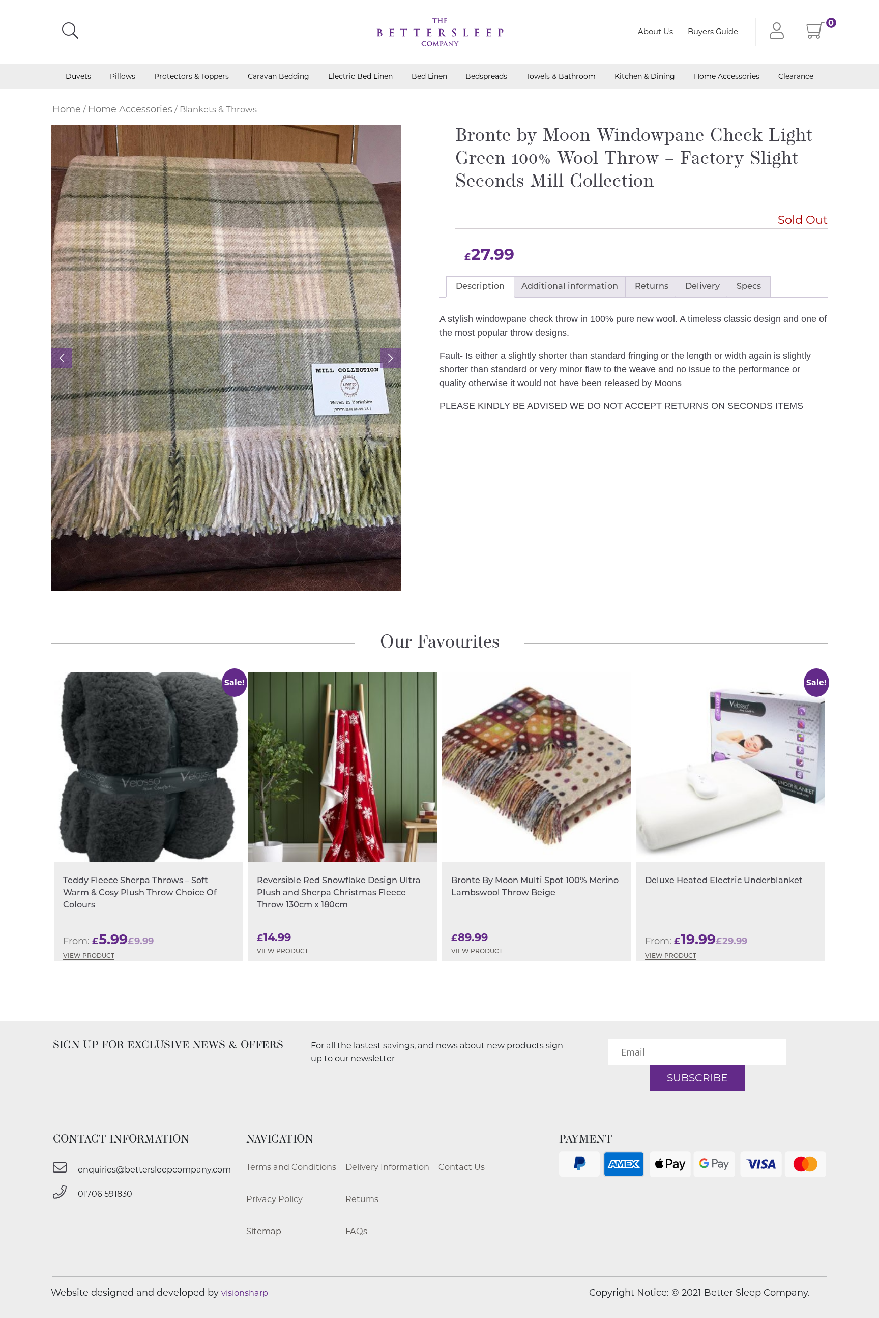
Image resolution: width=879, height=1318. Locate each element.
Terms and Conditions (291, 1167)
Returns (651, 287)
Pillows (122, 76)
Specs (749, 287)
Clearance (795, 76)
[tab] (480, 287)
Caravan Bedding (278, 76)
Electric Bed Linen (360, 76)
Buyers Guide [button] (713, 31)
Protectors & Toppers (191, 76)
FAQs (356, 1231)
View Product (88, 956)
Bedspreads (486, 76)
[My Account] (774, 32)
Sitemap (263, 1231)
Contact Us (461, 1167)
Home (66, 109)
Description (480, 287)
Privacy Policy (274, 1199)
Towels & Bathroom (561, 76)
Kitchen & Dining (644, 76)
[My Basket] (816, 33)
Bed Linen (429, 76)
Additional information (569, 287)
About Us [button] (655, 31)
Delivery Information (387, 1167)
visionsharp (244, 1292)
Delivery (702, 287)
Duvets (78, 76)
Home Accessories (726, 76)
